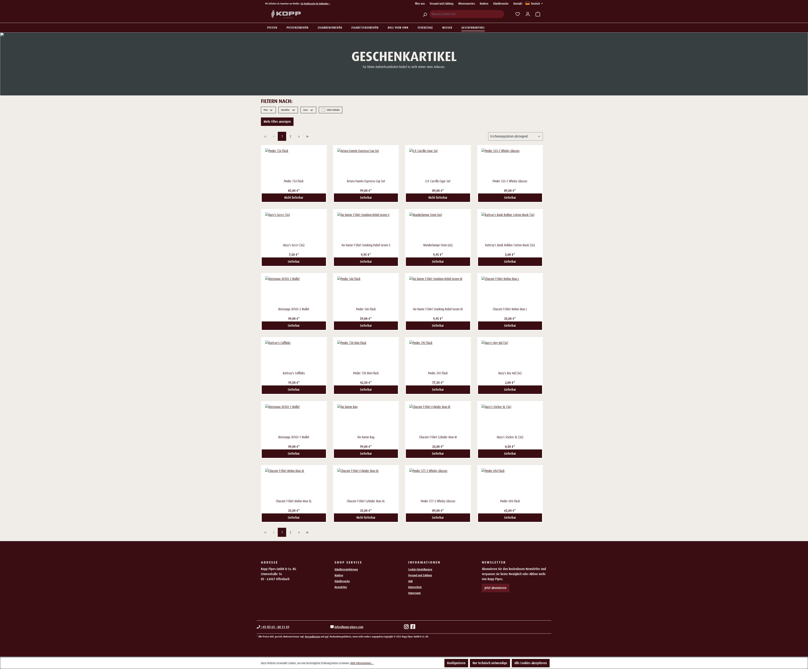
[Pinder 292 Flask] (438, 355)
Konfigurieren (456, 663)
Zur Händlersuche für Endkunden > (315, 3)
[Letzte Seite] (307, 136)
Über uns (420, 3)
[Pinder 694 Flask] (510, 483)
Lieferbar (366, 198)
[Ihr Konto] (528, 14)
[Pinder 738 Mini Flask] (366, 355)
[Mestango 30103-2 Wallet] (294, 291)
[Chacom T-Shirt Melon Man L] (510, 291)
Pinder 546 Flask (366, 309)
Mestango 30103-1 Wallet (293, 437)
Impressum (414, 593)
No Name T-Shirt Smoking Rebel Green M (438, 309)
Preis (266, 109)
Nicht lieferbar (293, 198)
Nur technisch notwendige (490, 663)
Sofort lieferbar (333, 109)
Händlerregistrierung (346, 569)
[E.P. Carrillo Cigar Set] (438, 163)
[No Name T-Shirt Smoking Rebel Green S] (366, 227)
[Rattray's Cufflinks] (294, 355)
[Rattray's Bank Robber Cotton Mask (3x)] (510, 227)
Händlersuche (501, 3)
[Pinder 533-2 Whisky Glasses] (510, 163)
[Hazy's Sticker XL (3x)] (510, 419)
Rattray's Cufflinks (294, 373)
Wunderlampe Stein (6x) (438, 245)
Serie (305, 109)
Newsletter (341, 587)
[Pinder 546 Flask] (366, 291)
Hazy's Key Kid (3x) (510, 373)
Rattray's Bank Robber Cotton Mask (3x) (510, 245)
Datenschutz (415, 587)
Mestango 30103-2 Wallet (293, 309)
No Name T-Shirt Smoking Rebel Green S (366, 245)
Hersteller (285, 109)
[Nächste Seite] (299, 136)
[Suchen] (425, 14)
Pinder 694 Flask (510, 501)
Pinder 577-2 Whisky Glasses (438, 501)
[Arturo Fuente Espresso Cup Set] (366, 163)
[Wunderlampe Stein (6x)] (438, 227)
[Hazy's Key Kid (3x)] (510, 355)
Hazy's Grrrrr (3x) (293, 245)
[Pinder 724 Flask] (294, 163)
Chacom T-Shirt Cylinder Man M (438, 437)
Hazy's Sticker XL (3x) (510, 437)
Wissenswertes (466, 3)
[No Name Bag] (366, 419)
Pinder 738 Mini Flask (366, 373)
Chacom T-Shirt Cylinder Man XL (366, 501)
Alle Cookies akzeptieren (530, 663)
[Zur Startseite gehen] (286, 14)
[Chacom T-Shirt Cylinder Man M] (438, 419)
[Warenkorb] (538, 14)
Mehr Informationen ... (361, 663)
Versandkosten (312, 636)
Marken (484, 3)
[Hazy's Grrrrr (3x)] (294, 227)
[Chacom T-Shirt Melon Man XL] (294, 483)
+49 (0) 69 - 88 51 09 (274, 627)
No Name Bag (365, 437)
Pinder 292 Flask (438, 373)
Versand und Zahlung (441, 3)
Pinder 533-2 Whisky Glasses (510, 181)
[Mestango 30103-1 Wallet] (294, 419)
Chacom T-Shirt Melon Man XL (294, 501)
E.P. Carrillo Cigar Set (438, 181)
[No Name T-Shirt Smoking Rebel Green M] (438, 291)
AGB (410, 581)
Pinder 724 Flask (294, 181)
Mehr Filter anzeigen (277, 122)
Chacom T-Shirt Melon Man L (510, 309)
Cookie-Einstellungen (420, 569)
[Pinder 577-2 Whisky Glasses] (438, 483)
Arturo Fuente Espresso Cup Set (366, 181)
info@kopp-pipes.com (348, 627)
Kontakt (517, 3)
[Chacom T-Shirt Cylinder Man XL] (366, 483)
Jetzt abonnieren (495, 588)
